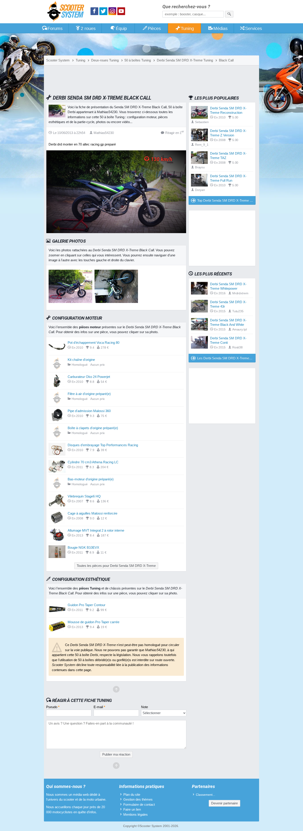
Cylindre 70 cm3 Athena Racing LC (93, 462)
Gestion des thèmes (138, 799)
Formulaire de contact (139, 804)
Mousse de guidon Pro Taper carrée (93, 622)
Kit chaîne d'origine (81, 359)
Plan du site (131, 794)
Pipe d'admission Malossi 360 (89, 411)
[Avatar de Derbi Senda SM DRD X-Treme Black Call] (70, 302)
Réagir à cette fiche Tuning (82, 700)
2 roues (88, 28)
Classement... (205, 794)
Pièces (154, 28)
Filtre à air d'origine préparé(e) (89, 394)
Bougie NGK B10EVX (83, 547)
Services (253, 28)
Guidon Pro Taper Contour (86, 605)
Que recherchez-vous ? (186, 6)
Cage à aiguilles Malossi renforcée (92, 513)
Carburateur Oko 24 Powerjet (89, 377)
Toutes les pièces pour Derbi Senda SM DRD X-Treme (116, 566)
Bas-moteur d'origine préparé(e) (91, 479)
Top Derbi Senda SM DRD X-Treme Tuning (226, 200)
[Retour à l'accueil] (67, 12)
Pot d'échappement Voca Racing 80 (93, 342)
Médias (220, 28)
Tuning (187, 28)
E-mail (99, 707)
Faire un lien (132, 809)
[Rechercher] (229, 14)
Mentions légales (135, 814)
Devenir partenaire (224, 803)
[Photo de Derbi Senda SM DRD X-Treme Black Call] (116, 302)
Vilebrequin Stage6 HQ (84, 496)
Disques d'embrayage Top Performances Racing (103, 445)
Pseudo (52, 707)
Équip (121, 28)
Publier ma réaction (116, 754)
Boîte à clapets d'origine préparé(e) (93, 428)
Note (144, 707)
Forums (55, 28)
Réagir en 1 (174, 132)
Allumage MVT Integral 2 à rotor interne (96, 530)
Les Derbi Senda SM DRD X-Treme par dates (226, 358)
